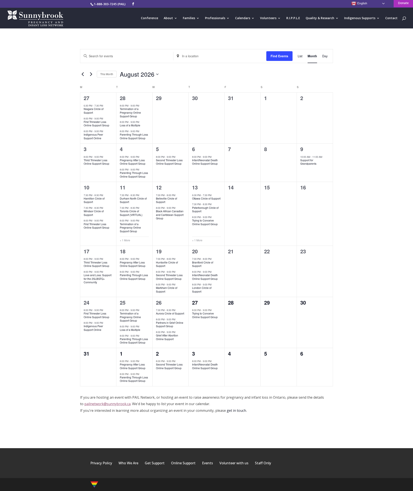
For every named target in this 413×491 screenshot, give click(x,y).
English (361, 3)
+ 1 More (125, 240)
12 (159, 187)
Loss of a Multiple (130, 125)
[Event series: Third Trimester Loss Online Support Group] (105, 156)
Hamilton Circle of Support (94, 200)
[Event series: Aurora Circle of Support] (177, 309)
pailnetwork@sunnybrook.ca (107, 403)
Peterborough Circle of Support (205, 209)
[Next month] (91, 74)
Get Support (155, 463)
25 (122, 302)
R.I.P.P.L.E (293, 18)
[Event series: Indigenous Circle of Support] (105, 131)
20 (195, 251)
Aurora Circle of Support (170, 313)
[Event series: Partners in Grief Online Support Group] (177, 319)
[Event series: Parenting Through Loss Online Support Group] (141, 131)
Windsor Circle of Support (94, 213)
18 (122, 251)
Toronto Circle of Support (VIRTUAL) (131, 213)
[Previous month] (82, 74)
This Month (106, 74)
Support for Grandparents (308, 162)
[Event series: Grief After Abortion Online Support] (177, 332)
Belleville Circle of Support (166, 200)
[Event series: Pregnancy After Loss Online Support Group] (141, 156)
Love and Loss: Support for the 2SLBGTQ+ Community (97, 278)
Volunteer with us (233, 463)
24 (86, 302)
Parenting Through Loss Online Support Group (134, 136)
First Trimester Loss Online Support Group (96, 123)
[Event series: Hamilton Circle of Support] (105, 195)
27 (86, 98)
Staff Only (263, 463)
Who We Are (128, 463)
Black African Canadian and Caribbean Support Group (169, 214)
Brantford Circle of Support (202, 264)
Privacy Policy (101, 463)
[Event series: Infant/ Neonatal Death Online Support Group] (213, 156)
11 (122, 187)
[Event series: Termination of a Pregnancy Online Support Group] (141, 105)
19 (159, 251)
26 (159, 302)
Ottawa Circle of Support (206, 198)
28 (122, 98)
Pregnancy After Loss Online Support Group (132, 162)
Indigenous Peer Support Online (93, 136)
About (168, 18)
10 (86, 187)
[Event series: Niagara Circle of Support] (105, 105)
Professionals (215, 18)
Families (189, 18)
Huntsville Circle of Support (167, 264)
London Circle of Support (201, 289)
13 (195, 187)
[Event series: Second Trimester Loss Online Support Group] (177, 156)
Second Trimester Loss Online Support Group (169, 162)
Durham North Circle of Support (133, 200)
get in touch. (237, 410)
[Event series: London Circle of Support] (213, 284)
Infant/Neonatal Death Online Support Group (205, 162)
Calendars (242, 18)
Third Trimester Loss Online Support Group (96, 162)
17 (86, 251)
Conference (149, 18)
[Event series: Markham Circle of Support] (177, 284)
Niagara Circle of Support (93, 110)
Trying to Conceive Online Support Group (205, 222)
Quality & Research (320, 18)
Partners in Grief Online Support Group (169, 324)
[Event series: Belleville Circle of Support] (177, 195)
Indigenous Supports (359, 18)
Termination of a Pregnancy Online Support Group (130, 112)
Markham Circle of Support (166, 289)
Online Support (183, 463)
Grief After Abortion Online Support (167, 337)
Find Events (279, 56)
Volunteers (268, 18)
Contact (391, 18)
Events (207, 463)
